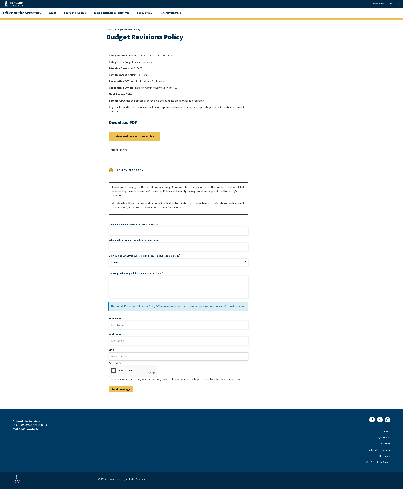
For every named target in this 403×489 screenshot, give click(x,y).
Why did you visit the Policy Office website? (133, 224)
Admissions (384, 443)
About (52, 12)
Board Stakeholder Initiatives (111, 12)
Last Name (115, 333)
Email (112, 349)
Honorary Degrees (170, 12)
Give (389, 3)
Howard (386, 431)
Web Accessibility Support (378, 462)
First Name (115, 318)
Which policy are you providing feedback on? (134, 240)
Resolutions (378, 3)
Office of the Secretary (22, 13)
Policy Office (144, 12)
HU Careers (384, 456)
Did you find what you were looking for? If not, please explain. (144, 255)
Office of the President (379, 449)
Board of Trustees (75, 12)
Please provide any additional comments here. (135, 273)
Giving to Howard (382, 437)
